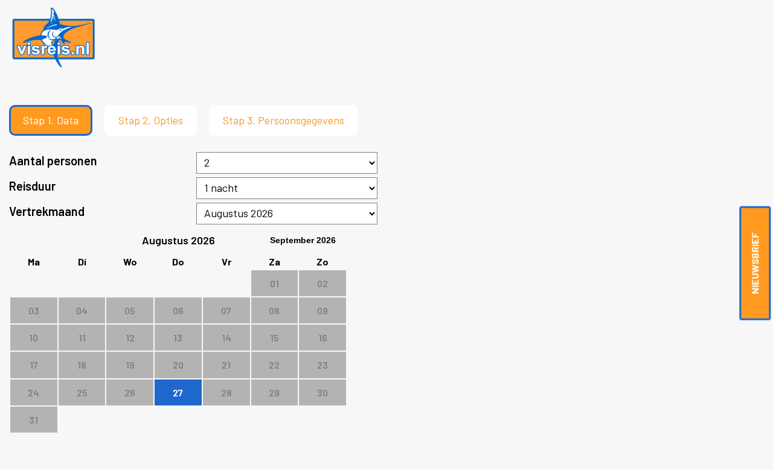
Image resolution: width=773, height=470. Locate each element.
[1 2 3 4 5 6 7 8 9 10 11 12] (287, 163)
